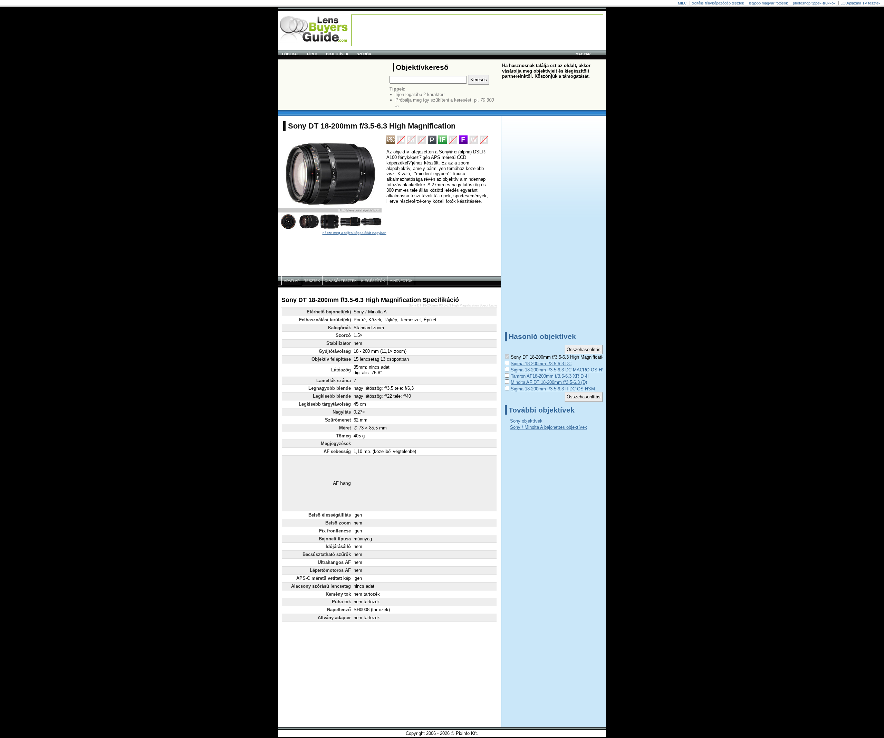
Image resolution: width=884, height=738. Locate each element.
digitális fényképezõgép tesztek (718, 3)
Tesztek (312, 281)
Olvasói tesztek (341, 281)
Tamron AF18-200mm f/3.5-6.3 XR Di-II (550, 376)
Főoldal (290, 54)
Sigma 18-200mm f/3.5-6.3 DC (541, 363)
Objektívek (337, 54)
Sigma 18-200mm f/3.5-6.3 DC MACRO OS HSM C (562, 369)
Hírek (312, 54)
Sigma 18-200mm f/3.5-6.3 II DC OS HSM (553, 388)
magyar (583, 54)
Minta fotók (401, 281)
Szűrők (364, 54)
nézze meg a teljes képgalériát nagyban (354, 233)
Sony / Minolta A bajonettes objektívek (548, 427)
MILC (682, 3)
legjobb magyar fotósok (768, 3)
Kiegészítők (373, 281)
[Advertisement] (477, 30)
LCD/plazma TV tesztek (860, 3)
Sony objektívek (526, 421)
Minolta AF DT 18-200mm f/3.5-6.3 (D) (549, 382)
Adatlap (292, 281)
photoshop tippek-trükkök (814, 3)
